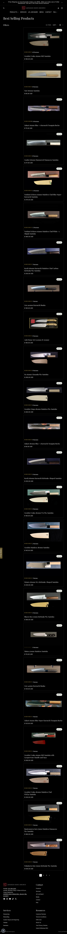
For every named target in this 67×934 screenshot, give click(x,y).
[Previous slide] (4, 2)
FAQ (37, 902)
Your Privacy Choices (41, 925)
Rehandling (6, 917)
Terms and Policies (62, 931)
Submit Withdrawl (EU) (42, 928)
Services (38, 891)
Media (37, 897)
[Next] (49, 875)
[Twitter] (16, 899)
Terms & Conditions (41, 917)
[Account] (58, 8)
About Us (38, 922)
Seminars (5, 925)
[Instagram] (7, 899)
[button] (55, 25)
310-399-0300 (12, 888)
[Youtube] (10, 899)
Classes (5, 922)
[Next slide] (62, 2)
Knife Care (39, 919)
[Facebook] (4, 899)
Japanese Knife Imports (9, 931)
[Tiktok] (13, 899)
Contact (38, 899)
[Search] (4, 8)
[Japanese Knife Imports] (33, 8)
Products (38, 888)
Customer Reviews (41, 914)
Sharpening (6, 914)
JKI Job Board (40, 894)
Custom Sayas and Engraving (11, 919)
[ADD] (60, 222)
